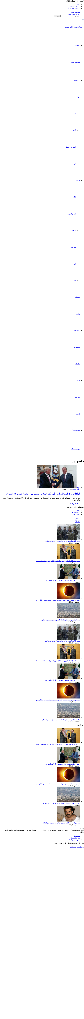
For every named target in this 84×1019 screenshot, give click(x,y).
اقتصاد (77, 364)
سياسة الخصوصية (74, 8)
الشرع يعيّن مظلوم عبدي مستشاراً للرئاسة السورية (62, 580)
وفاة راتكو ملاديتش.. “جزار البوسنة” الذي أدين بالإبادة (62, 541)
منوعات (77, 397)
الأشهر (78, 518)
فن (75, 264)
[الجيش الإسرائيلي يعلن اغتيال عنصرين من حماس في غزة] (68, 618)
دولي (74, 164)
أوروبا (74, 130)
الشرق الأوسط (71, 147)
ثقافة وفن (76, 330)
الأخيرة (77, 520)
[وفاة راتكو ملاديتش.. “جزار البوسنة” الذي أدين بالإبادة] (68, 539)
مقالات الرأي (75, 430)
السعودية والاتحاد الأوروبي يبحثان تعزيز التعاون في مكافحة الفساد (58, 561)
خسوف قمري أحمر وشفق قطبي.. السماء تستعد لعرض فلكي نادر (58, 600)
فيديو (78, 414)
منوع (74, 280)
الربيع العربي (71, 214)
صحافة (77, 297)
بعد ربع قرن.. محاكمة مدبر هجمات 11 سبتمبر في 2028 (61, 823)
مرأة (78, 380)
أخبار (78, 97)
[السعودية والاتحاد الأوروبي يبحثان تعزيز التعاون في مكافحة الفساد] (68, 559)
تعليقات (77, 522)
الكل (74, 114)
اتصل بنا (77, 4)
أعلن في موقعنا (74, 840)
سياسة (73, 247)
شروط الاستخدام (74, 6)
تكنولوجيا (77, 347)
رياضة (78, 314)
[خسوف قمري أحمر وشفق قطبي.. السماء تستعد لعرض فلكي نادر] (68, 598)
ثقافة (74, 230)
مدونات (77, 180)
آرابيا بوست (76, 489)
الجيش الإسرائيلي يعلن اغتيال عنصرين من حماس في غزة (60, 620)
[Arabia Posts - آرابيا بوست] (74, 27)
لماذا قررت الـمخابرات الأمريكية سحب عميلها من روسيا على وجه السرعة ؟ (41, 493)
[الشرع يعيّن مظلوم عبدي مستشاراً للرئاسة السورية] (68, 578)
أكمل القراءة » (75, 503)
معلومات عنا (75, 838)
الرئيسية (77, 80)
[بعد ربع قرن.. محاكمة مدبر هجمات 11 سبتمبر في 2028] (68, 821)
